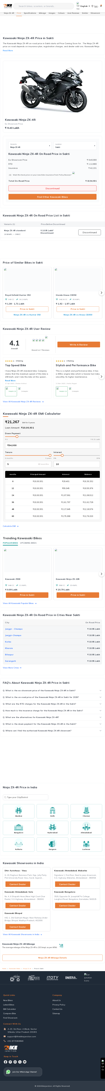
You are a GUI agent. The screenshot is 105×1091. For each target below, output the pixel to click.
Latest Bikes (8, 1005)
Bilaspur (9, 654)
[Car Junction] (90, 977)
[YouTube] (24, 1062)
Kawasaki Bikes (14, 968)
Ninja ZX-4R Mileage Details (52, 958)
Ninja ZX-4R (9, 13)
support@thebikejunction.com (21, 1036)
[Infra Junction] (71, 978)
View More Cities (11, 667)
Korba (8, 642)
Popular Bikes (10, 543)
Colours (61, 13)
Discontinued (53, 188)
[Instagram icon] (15, 1062)
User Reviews (73, 13)
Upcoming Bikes (28, 543)
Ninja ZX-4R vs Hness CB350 (78, 315)
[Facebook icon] (5, 1062)
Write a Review (79, 344)
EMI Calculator (9, 1009)
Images (52, 13)
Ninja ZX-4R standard (14, 230)
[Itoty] (53, 977)
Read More (10, 380)
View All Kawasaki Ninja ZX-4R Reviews (22, 401)
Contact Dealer (18, 884)
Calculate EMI (9, 526)
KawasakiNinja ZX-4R (20, 119)
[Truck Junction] (34, 977)
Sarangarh (10, 661)
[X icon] (20, 1062)
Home (4, 968)
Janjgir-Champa (13, 635)
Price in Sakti (27, 309)
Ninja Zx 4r (27, 968)
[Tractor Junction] (15, 977)
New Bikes (8, 1000)
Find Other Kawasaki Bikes (52, 197)
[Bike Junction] (7, 6)
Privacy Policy (58, 1005)
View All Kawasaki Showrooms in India (21, 934)
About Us (56, 1000)
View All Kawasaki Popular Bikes (18, 603)
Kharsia (9, 648)
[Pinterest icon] (10, 1062)
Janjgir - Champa (13, 629)
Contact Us (57, 1009)
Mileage (42, 13)
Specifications (30, 13)
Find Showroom (10, 1018)
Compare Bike (9, 1013)
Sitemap (56, 1013)
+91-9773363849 (15, 1041)
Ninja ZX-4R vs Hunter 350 (27, 315)
